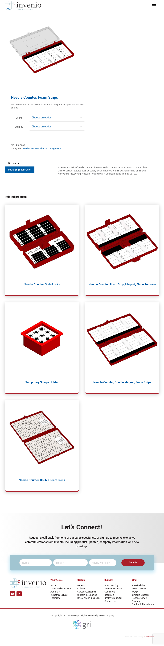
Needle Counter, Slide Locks (42, 284)
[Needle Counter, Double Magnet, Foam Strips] (122, 339)
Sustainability (138, 585)
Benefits (81, 585)
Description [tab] (14, 163)
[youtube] (12, 593)
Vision (53, 585)
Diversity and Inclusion (88, 598)
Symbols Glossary (140, 595)
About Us (55, 591)
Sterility (19, 127)
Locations (55, 598)
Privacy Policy (111, 585)
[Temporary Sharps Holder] (42, 339)
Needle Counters (31, 148)
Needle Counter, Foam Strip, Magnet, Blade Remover (122, 284)
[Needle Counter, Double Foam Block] (42, 437)
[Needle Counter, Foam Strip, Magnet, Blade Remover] (122, 242)
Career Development (87, 591)
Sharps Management (50, 148)
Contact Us (109, 601)
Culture (81, 588)
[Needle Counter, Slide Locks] (42, 242)
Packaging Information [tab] (19, 169)
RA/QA (134, 591)
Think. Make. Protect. (61, 588)
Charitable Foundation (142, 604)
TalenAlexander (149, 637)
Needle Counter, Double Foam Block (42, 480)
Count (19, 118)
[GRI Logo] (82, 620)
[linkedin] (19, 593)
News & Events (138, 588)
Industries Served (59, 595)
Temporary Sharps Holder (41, 382)
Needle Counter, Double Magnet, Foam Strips (122, 382)
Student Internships (87, 595)
